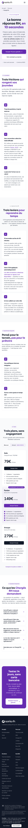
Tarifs (3, 735)
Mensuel (6, 445)
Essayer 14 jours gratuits (14, 51)
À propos (18, 756)
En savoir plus (16, 822)
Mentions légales (20, 767)
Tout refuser (6, 825)
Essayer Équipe (14, 505)
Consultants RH (19, 743)
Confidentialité (19, 770)
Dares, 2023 (14, 147)
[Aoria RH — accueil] (7, 2)
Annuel (18, 445)
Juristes (18, 740)
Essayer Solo (14, 468)
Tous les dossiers (6, 756)
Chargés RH (19, 738)
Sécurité (4, 738)
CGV (17, 762)
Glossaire (18, 759)
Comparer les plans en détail (14, 566)
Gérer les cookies (20, 776)
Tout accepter (16, 825)
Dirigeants (18, 749)
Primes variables (6, 795)
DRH (17, 735)
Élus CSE (18, 746)
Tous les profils (19, 732)
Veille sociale (5, 798)
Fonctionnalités (5, 732)
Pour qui (10, 8)
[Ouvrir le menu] (24, 2)
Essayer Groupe (14, 542)
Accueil (4, 8)
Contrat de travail (6, 778)
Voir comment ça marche (14, 57)
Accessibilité (19, 773)
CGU (17, 765)
